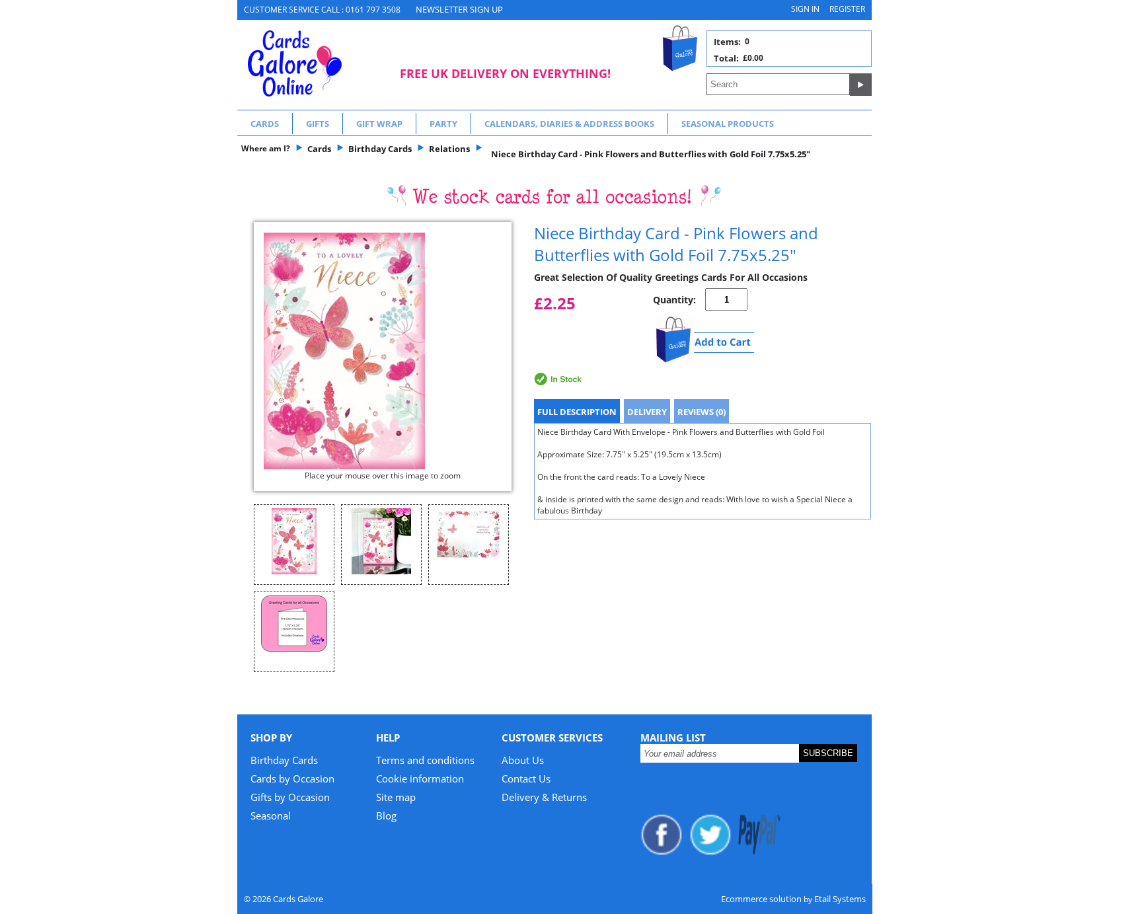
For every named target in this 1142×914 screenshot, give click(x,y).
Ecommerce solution (761, 899)
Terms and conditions (425, 760)
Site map (396, 797)
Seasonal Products (727, 124)
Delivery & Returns (544, 797)
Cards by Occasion (292, 778)
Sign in (805, 9)
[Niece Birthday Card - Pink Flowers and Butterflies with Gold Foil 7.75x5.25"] (383, 351)
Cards (264, 124)
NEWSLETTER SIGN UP (459, 9)
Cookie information (420, 778)
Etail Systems (840, 899)
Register (847, 9)
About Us (523, 760)
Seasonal (270, 815)
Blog (386, 815)
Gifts (317, 124)
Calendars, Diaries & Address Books (569, 124)
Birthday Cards (284, 760)
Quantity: (674, 299)
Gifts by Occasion (290, 797)
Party (443, 124)
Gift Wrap (379, 124)
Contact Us (526, 778)
